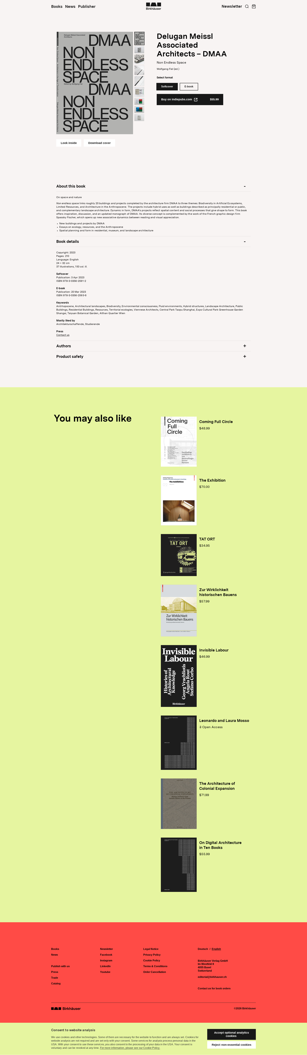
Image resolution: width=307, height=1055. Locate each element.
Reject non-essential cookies (231, 1044)
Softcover (167, 86)
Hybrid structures (193, 306)
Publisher (86, 6)
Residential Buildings (81, 309)
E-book (189, 86)
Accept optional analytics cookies (231, 1034)
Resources (101, 309)
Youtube (105, 972)
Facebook (106, 955)
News (70, 6)
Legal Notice (150, 949)
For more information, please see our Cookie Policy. (130, 1048)
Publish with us (60, 966)
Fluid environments (170, 306)
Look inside (69, 143)
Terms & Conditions (155, 966)
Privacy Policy (152, 955)
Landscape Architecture (219, 306)
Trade (54, 978)
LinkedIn (105, 966)
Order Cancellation (154, 972)
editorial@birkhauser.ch (212, 977)
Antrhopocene (65, 306)
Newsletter (232, 6)
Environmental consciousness (139, 306)
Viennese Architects (146, 309)
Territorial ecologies (121, 309)
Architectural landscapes (90, 306)
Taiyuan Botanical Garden (82, 313)
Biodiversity (113, 306)
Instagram (106, 960)
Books (57, 6)
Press (54, 972)
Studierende (92, 324)
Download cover (99, 143)
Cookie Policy (151, 960)
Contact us (62, 334)
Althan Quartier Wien (112, 313)
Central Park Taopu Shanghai (177, 309)
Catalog (56, 983)
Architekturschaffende (70, 324)
